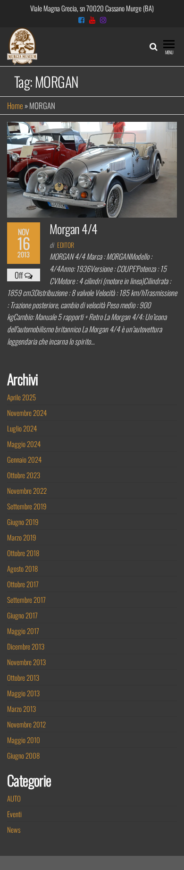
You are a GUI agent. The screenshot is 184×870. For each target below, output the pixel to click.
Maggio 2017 (23, 630)
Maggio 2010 (23, 740)
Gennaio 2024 (24, 459)
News (13, 829)
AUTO (14, 798)
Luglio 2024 (22, 428)
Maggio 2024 (24, 444)
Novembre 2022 (27, 490)
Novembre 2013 (26, 662)
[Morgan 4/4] (92, 168)
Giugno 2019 (23, 521)
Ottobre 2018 (23, 553)
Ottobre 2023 (23, 475)
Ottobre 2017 (23, 584)
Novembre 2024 (27, 412)
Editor (65, 245)
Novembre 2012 (26, 724)
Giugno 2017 (22, 615)
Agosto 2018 (22, 568)
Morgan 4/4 (74, 229)
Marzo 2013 (21, 708)
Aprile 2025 (21, 397)
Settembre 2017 (26, 599)
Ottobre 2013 (23, 677)
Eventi (14, 814)
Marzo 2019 (21, 537)
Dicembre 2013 (25, 646)
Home (15, 105)
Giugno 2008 (23, 755)
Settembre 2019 (27, 506)
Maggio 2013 (23, 693)
